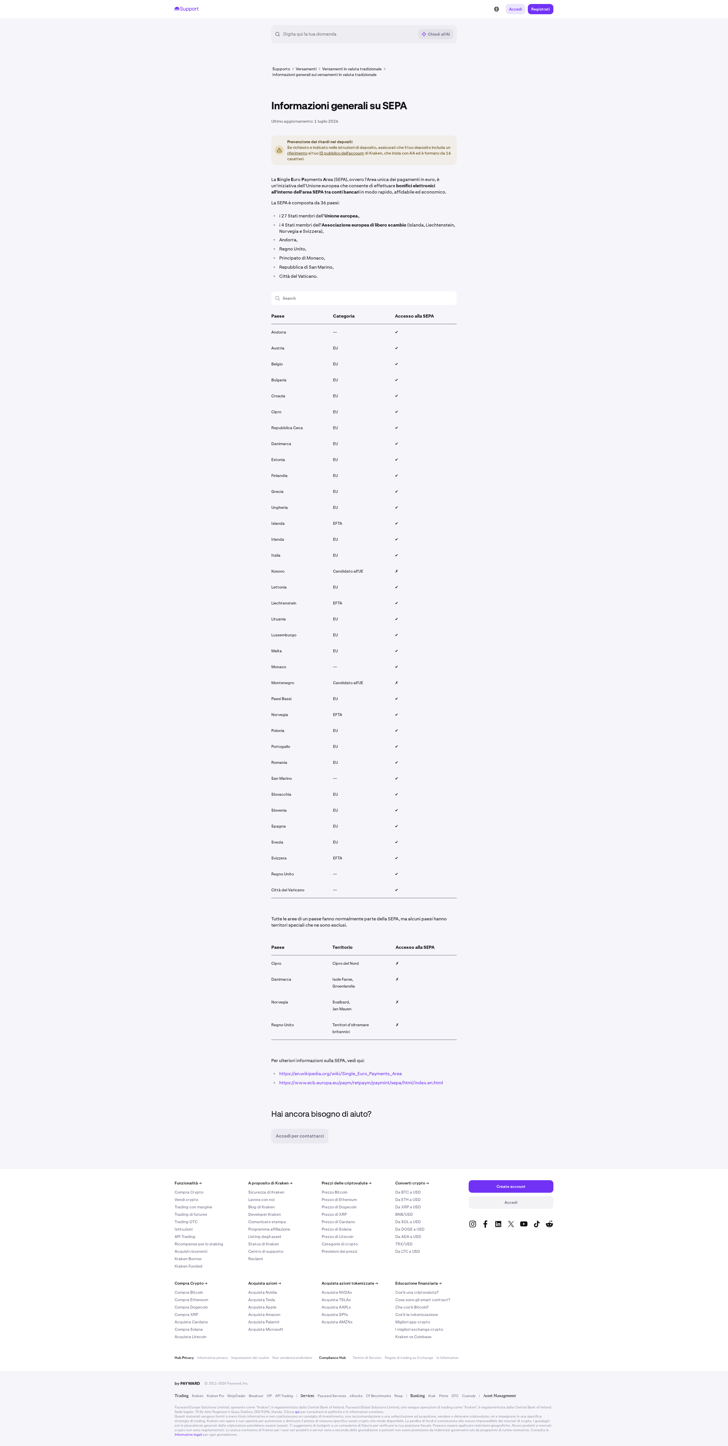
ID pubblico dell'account (341, 153)
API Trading (185, 1236)
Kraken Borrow (188, 1258)
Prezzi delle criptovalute (346, 1183)
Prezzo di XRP (334, 1214)
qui (297, 1412)
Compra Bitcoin (189, 1292)
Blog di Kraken (261, 1207)
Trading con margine (193, 1207)
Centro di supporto (265, 1251)
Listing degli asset (265, 1236)
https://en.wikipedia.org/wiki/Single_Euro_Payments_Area (340, 1074)
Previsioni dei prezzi (339, 1251)
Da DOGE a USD (410, 1229)
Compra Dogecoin (191, 1307)
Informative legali (188, 1434)
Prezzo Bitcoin (335, 1192)
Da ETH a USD (408, 1199)
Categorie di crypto (340, 1244)
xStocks (356, 1396)
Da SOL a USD (408, 1221)
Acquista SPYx (335, 1314)
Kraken (197, 1396)
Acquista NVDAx (337, 1292)
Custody (468, 1396)
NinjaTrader (236, 1396)
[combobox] (349, 34)
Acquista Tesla (261, 1299)
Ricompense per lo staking (199, 1244)
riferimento (297, 153)
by (187, 1383)
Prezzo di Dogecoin (339, 1207)
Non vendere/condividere (292, 1358)
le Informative (447, 1358)
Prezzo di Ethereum (339, 1199)
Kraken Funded (188, 1266)
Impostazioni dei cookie (250, 1358)
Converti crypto (412, 1183)
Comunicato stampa (267, 1221)
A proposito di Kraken (270, 1183)
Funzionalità (188, 1183)
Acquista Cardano (191, 1321)
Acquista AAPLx (336, 1307)
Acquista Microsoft (265, 1329)
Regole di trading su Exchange (409, 1358)
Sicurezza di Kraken (266, 1192)
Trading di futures (191, 1214)
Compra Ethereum (191, 1299)
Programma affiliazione (269, 1229)
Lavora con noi (261, 1199)
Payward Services (332, 1396)
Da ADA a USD (408, 1236)
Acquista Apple (262, 1307)
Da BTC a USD (408, 1192)
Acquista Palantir (264, 1321)
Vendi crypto (186, 1199)
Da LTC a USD (407, 1251)
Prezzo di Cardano (338, 1221)
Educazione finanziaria (418, 1283)
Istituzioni (184, 1229)
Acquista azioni (264, 1283)
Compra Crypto (189, 1192)
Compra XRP (186, 1314)
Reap (398, 1396)
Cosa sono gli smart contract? (422, 1299)
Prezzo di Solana (336, 1229)
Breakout (256, 1396)
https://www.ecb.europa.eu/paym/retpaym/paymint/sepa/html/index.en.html (361, 1083)
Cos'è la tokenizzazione (416, 1314)
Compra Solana (189, 1329)
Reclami (255, 1258)
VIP (269, 1396)
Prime (443, 1396)
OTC (455, 1396)
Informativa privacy (212, 1358)
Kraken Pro (215, 1396)
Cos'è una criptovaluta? (417, 1292)
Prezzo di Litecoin (337, 1236)
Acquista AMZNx (337, 1321)
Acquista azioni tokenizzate (350, 1283)
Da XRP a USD (408, 1207)
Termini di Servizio (367, 1358)
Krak (432, 1396)
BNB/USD (404, 1214)
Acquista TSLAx (336, 1299)
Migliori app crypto (412, 1321)
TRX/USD (404, 1244)
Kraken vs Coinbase (413, 1336)
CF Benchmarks (378, 1396)
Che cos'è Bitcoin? (412, 1307)
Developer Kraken (264, 1214)
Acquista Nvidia (262, 1292)
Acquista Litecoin (190, 1336)
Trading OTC (186, 1221)
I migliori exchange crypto (419, 1329)
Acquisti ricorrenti (191, 1251)
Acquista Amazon (264, 1314)
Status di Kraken (263, 1244)
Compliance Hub (332, 1358)
